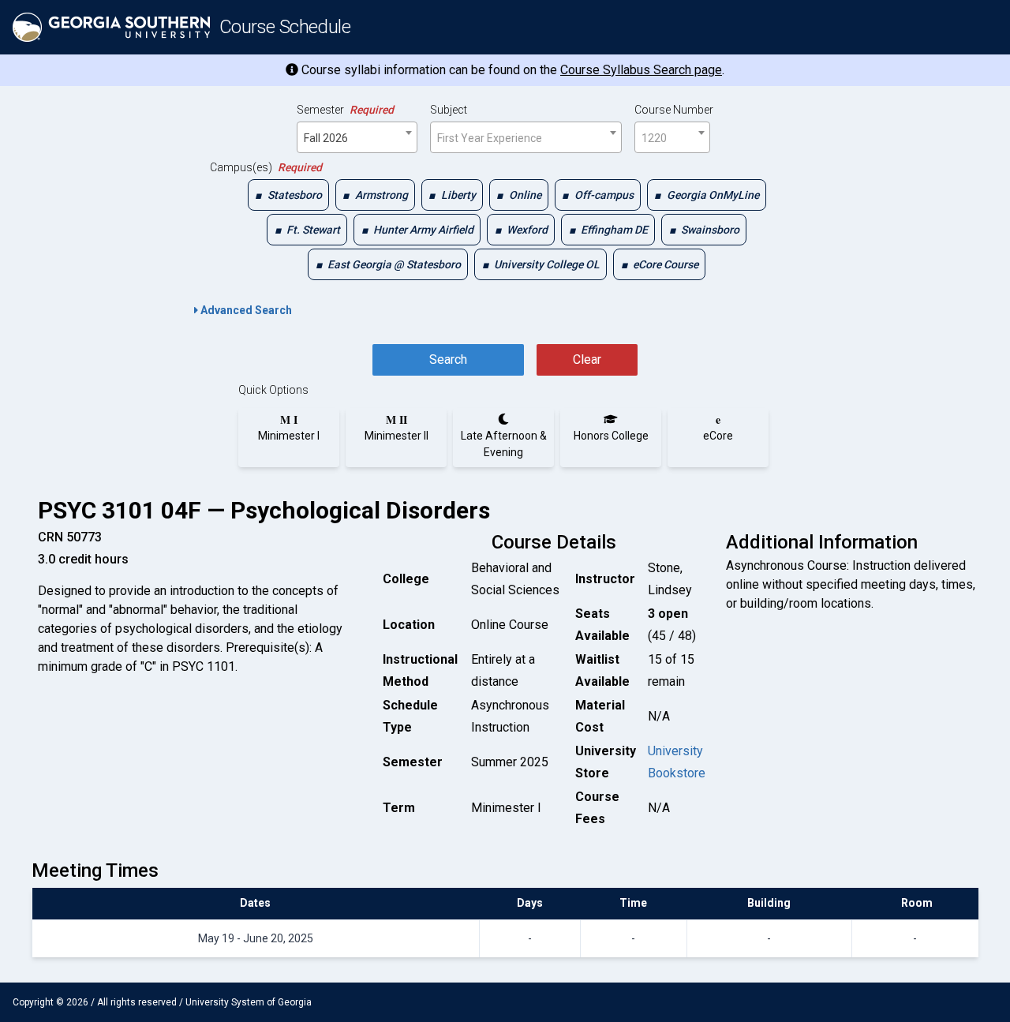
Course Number (673, 109)
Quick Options (273, 390)
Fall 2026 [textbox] (326, 138)
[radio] (288, 427)
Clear (587, 359)
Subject (448, 109)
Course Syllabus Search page (641, 69)
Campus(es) (266, 167)
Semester (345, 109)
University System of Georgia (248, 1002)
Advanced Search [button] (245, 310)
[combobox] (357, 137)
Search (448, 359)
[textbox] (526, 138)
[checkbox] (288, 195)
